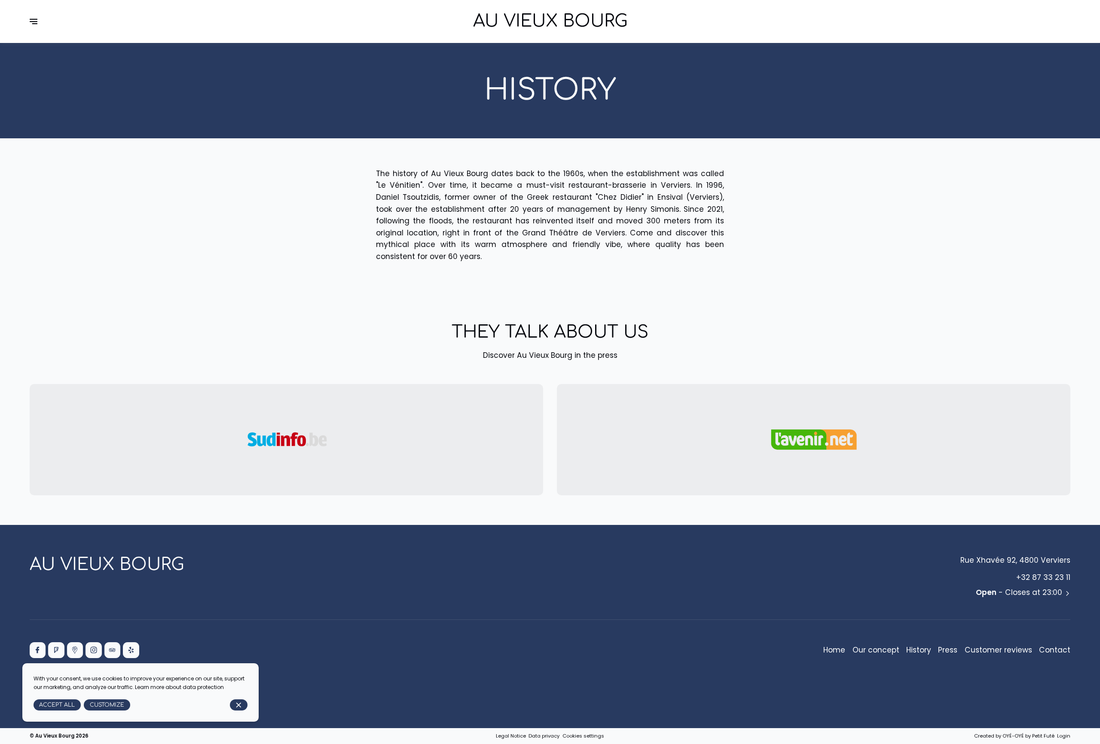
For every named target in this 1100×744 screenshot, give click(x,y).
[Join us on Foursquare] (56, 650)
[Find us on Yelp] (131, 650)
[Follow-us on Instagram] (93, 650)
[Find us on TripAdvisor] (112, 650)
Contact (1054, 650)
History (918, 650)
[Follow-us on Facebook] (38, 650)
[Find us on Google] (75, 650)
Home (834, 650)
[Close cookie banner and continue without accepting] (239, 705)
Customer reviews (998, 650)
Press (947, 650)
